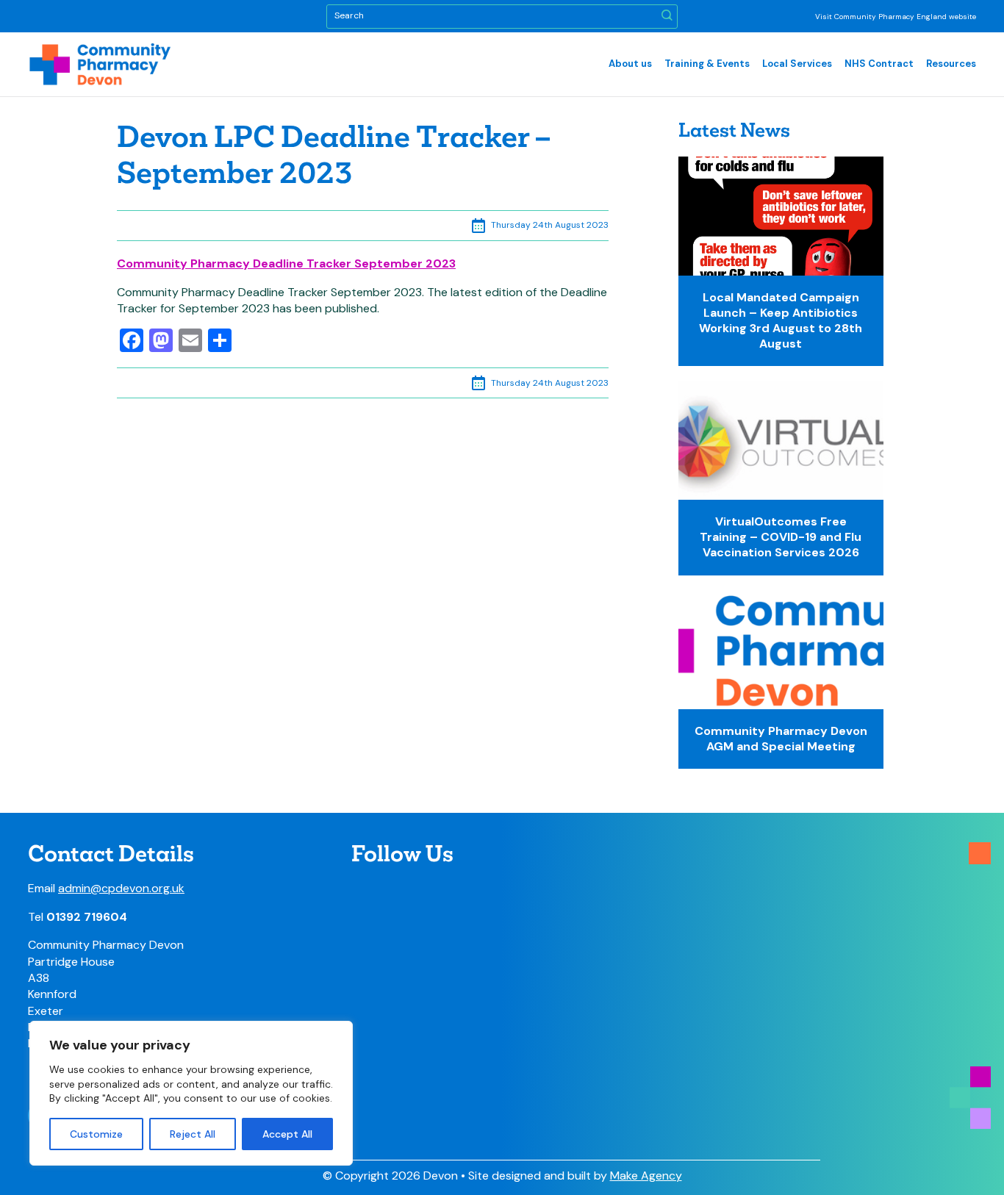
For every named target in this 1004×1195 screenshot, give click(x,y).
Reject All (192, 1134)
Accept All (287, 1134)
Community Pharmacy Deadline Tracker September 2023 (286, 263)
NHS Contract (879, 63)
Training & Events (707, 63)
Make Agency (646, 1175)
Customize (96, 1134)
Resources (951, 63)
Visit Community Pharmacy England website (895, 16)
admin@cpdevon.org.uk (121, 888)
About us (630, 63)
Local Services (797, 63)
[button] (667, 16)
